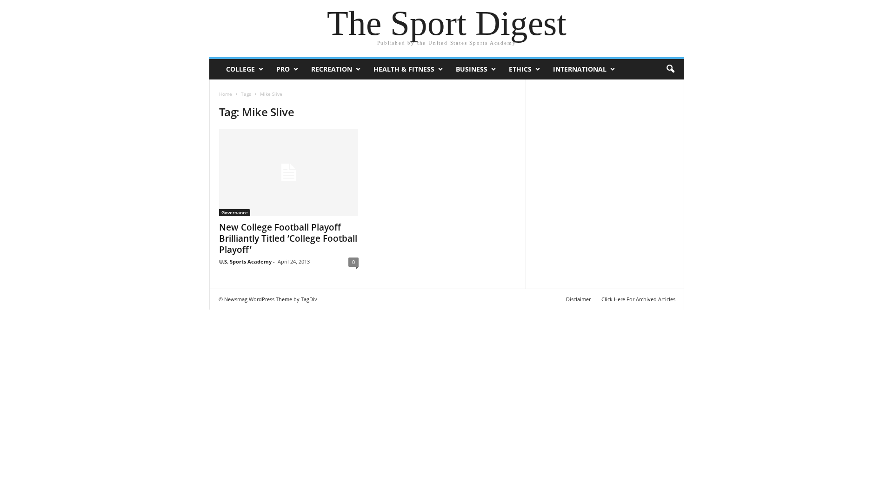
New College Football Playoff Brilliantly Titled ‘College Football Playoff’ (288, 238)
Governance (234, 212)
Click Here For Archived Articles (638, 299)
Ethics (520, 69)
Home (225, 94)
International (579, 69)
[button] (670, 69)
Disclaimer (578, 299)
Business (471, 69)
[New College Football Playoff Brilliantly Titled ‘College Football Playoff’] (289, 172)
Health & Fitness (403, 69)
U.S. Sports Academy (245, 261)
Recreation (331, 69)
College (240, 69)
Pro (283, 69)
